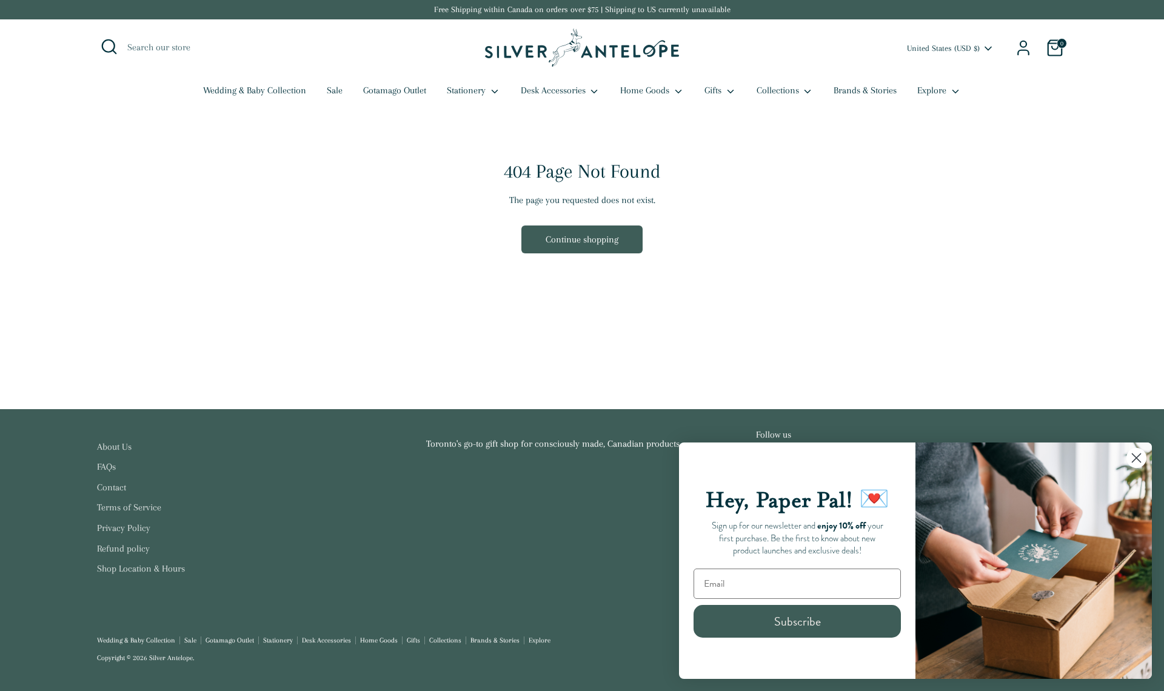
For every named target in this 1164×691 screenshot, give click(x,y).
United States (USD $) (943, 48)
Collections (779, 90)
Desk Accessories (554, 90)
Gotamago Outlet (394, 90)
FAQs (106, 466)
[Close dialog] (1136, 458)
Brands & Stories (865, 90)
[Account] (1023, 48)
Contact (111, 487)
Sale (335, 90)
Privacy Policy (123, 527)
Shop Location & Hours (141, 568)
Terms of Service (129, 507)
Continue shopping (582, 239)
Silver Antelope (171, 658)
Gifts (714, 90)
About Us (114, 446)
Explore (933, 90)
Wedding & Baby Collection (254, 90)
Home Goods (646, 90)
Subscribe (797, 621)
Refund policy (123, 548)
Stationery (467, 90)
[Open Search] (109, 47)
